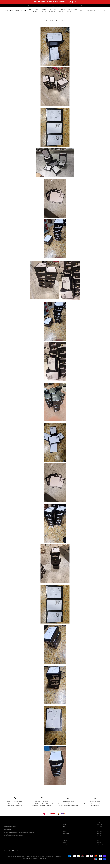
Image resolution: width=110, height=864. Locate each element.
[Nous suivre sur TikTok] (17, 850)
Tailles (98, 840)
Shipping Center (100, 822)
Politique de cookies (100, 835)
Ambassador (99, 842)
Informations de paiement (101, 828)
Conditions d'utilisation (101, 844)
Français (90, 10)
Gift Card (53, 9)
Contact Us (69, 11)
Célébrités (62, 9)
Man (30, 9)
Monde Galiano (72, 9)
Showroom (52, 11)
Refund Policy (99, 824)
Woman (36, 9)
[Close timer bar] (108, 2)
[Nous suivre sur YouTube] (13, 850)
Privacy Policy (99, 833)
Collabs (60, 11)
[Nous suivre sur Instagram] (9, 850)
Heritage (35, 11)
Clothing (44, 9)
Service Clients (99, 831)
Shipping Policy (100, 826)
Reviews (43, 11)
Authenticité (99, 838)
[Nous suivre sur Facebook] (4, 850)
